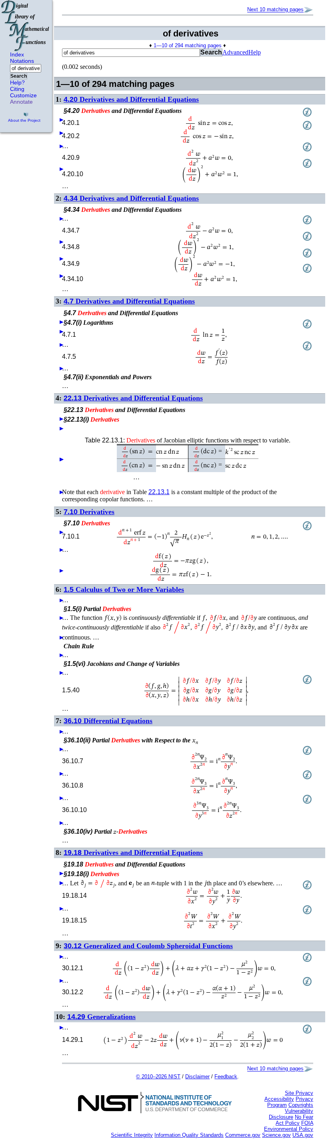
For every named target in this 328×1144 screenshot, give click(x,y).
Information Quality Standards (189, 1135)
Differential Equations (108, 721)
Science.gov (276, 1135)
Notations (22, 61)
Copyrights (300, 1105)
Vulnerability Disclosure (291, 1114)
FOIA (307, 1123)
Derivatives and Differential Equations (131, 99)
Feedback (225, 1077)
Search (18, 76)
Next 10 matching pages (275, 10)
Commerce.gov (242, 1135)
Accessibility (279, 1099)
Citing (17, 89)
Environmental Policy (288, 1129)
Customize (23, 95)
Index (17, 54)
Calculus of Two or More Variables (124, 589)
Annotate (21, 102)
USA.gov (302, 1135)
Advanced (235, 52)
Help (254, 52)
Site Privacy (299, 1093)
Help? (17, 82)
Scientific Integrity (132, 1135)
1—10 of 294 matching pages (188, 45)
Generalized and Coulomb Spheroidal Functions (148, 946)
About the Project (24, 120)
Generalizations (101, 1017)
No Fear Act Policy (294, 1120)
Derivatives (89, 512)
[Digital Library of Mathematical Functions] (25, 25)
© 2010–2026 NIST (158, 1077)
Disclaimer (197, 1077)
